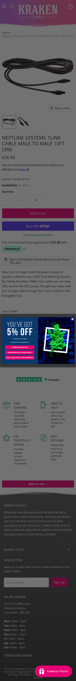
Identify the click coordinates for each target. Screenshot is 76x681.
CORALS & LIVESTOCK (19, 347)
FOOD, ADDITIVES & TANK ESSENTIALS (19, 357)
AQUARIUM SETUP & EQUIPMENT (20, 352)
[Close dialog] (73, 319)
